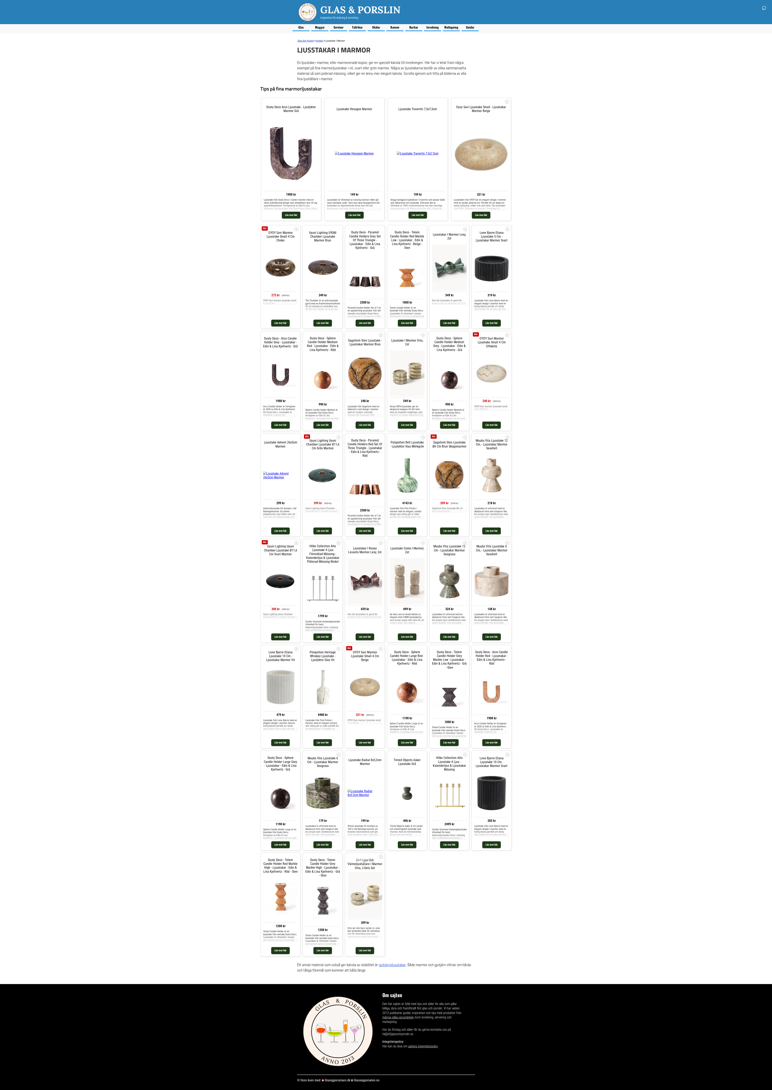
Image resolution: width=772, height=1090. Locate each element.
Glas (301, 27)
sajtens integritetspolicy (423, 1046)
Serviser (339, 27)
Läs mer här (291, 215)
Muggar (320, 27)
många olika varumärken (398, 1017)
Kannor (394, 27)
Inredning (432, 27)
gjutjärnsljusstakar (392, 965)
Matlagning (451, 27)
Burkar (413, 27)
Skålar (376, 27)
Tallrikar (357, 27)
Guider (470, 27)
